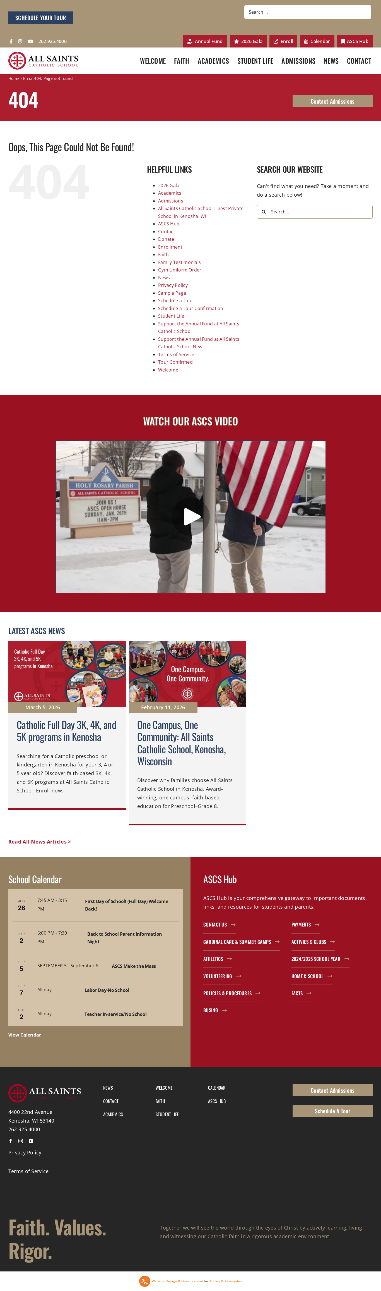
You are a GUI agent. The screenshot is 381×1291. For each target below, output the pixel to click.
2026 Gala (168, 185)
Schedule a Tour (175, 300)
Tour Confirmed (175, 362)
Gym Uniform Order (180, 270)
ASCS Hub (168, 224)
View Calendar (24, 1035)
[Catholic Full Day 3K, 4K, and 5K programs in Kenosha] (67, 733)
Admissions (170, 201)
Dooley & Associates (225, 1281)
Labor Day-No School (107, 990)
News (164, 278)
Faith (163, 254)
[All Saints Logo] (43, 54)
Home (14, 78)
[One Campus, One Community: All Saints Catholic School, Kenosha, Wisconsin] (188, 733)
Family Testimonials (179, 262)
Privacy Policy (173, 285)
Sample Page (172, 293)
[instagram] (20, 1141)
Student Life (171, 316)
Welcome (168, 370)
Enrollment (170, 247)
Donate (166, 239)
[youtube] (31, 1141)
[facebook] (10, 1141)
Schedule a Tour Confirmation (190, 308)
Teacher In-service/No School (115, 1014)
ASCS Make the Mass (134, 966)
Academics (169, 193)
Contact (166, 231)
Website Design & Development (177, 1281)
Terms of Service (176, 354)
